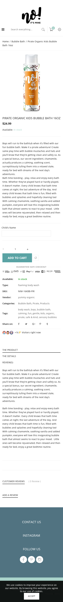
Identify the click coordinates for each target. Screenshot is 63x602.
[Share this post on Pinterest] (42, 324)
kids (43, 313)
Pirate (36, 303)
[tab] (31, 349)
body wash (24, 309)
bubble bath (43, 309)
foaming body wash (28, 285)
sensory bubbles (48, 317)
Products (45, 303)
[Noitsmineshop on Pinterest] (31, 559)
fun (30, 313)
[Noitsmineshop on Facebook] (23, 559)
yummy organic (26, 297)
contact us (31, 522)
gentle (36, 313)
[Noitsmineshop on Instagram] (39, 559)
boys (33, 309)
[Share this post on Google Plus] (35, 324)
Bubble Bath (25, 303)
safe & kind (32, 317)
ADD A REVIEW (10, 495)
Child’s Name (9, 227)
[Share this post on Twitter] (28, 324)
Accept (31, 596)
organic (50, 313)
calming (22, 313)
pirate (21, 317)
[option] (31, 83)
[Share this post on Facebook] (21, 324)
